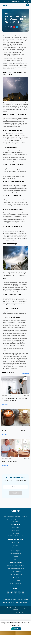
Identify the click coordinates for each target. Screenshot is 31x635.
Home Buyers (15, 527)
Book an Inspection (8, 633)
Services (15, 545)
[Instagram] (8, 592)
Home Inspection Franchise (15, 565)
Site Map (6, 612)
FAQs (15, 559)
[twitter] (17, 27)
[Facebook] (11, 592)
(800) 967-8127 (16, 571)
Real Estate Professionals (15, 536)
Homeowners (15, 530)
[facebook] (11, 27)
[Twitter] (15, 592)
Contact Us (26, 1)
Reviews (15, 556)
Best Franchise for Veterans (15, 568)
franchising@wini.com (16, 574)
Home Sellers (15, 533)
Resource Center (15, 553)
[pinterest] (14, 27)
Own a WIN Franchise (15, 562)
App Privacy (24, 612)
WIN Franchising (16, 1)
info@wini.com (16, 583)
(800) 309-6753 (16, 580)
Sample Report (15, 550)
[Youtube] (23, 592)
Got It (16, 628)
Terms (11, 612)
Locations (15, 548)
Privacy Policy (17, 612)
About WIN (15, 542)
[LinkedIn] (19, 592)
